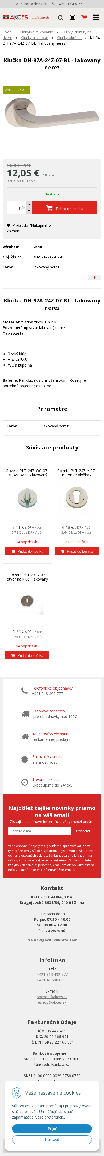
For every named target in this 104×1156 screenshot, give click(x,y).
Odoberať (83, 831)
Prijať (52, 1128)
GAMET (38, 246)
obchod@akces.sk (52, 996)
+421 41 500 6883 (52, 979)
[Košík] (84, 17)
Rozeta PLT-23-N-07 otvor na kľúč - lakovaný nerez (27, 579)
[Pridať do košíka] (27, 551)
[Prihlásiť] (72, 17)
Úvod (7, 32)
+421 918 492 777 (70, 4)
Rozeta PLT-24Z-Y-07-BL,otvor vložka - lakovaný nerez (76, 475)
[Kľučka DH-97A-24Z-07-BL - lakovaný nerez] (52, 116)
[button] (60, 17)
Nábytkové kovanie (36, 32)
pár (22, 207)
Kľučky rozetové (34, 37)
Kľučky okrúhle (69, 37)
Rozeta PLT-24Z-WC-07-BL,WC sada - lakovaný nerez (27, 475)
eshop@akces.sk (33, 4)
